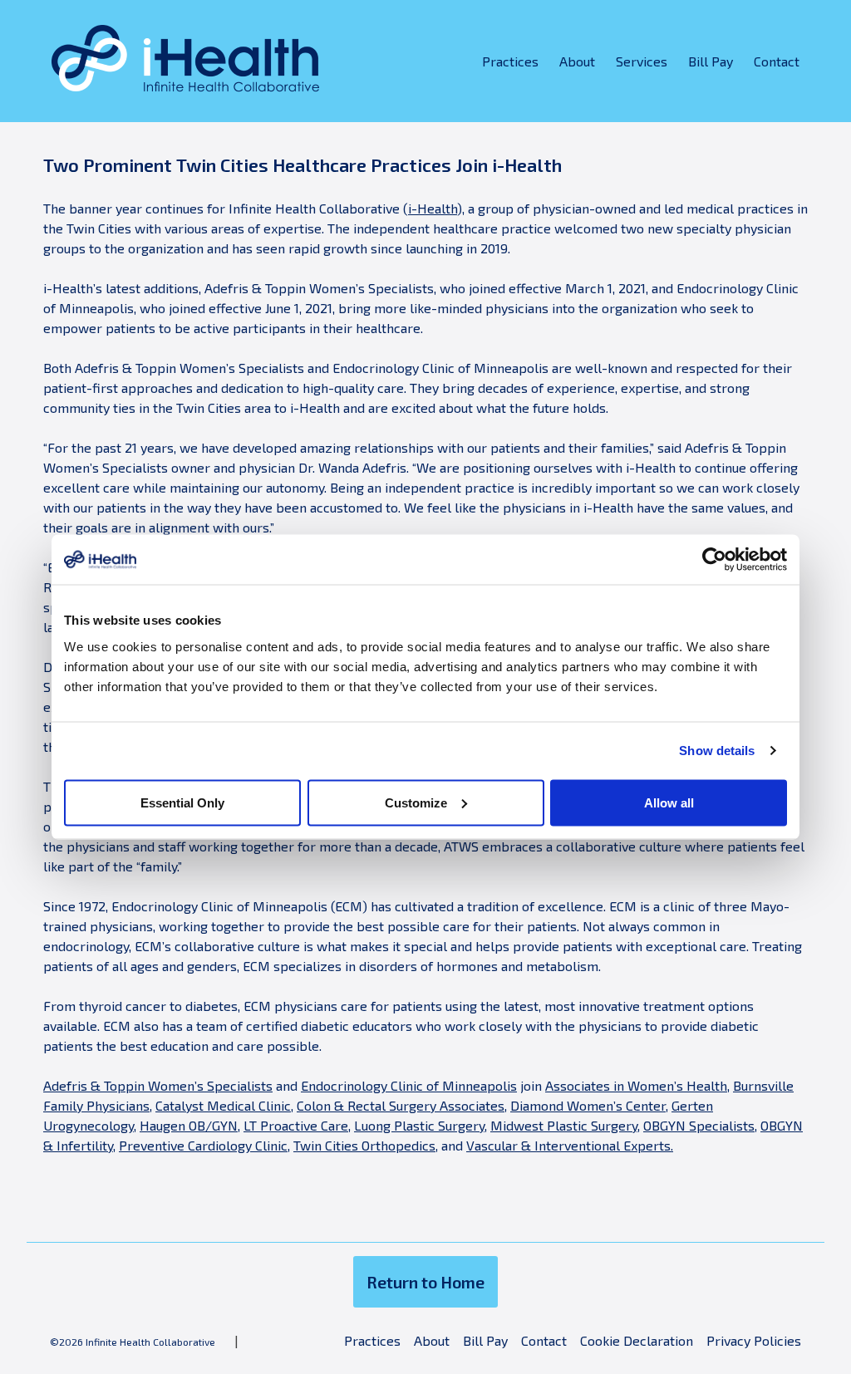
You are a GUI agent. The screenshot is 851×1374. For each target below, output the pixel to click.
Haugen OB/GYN (189, 1125)
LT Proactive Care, (297, 1125)
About (577, 61)
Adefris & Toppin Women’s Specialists (158, 1085)
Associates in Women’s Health (636, 1085)
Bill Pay (710, 61)
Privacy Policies (753, 1340)
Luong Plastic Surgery (419, 1125)
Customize (416, 802)
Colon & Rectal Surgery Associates (400, 1105)
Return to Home (425, 1282)
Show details (717, 750)
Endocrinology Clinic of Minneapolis (409, 1085)
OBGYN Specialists (699, 1125)
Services (641, 61)
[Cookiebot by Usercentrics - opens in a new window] (714, 559)
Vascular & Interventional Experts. (569, 1145)
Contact (776, 61)
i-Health (432, 208)
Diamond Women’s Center (588, 1105)
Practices (510, 61)
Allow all (669, 802)
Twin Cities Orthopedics (364, 1145)
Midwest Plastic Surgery (563, 1125)
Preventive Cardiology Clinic (203, 1145)
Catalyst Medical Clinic (223, 1105)
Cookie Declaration (636, 1340)
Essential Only (182, 802)
